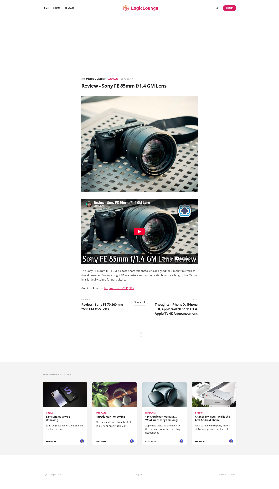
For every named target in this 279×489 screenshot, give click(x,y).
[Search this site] (217, 8)
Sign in (229, 8)
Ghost (233, 474)
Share (137, 302)
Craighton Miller (94, 79)
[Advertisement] (139, 40)
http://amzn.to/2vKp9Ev (119, 288)
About (56, 8)
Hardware (112, 79)
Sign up (139, 474)
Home (46, 8)
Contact (69, 8)
